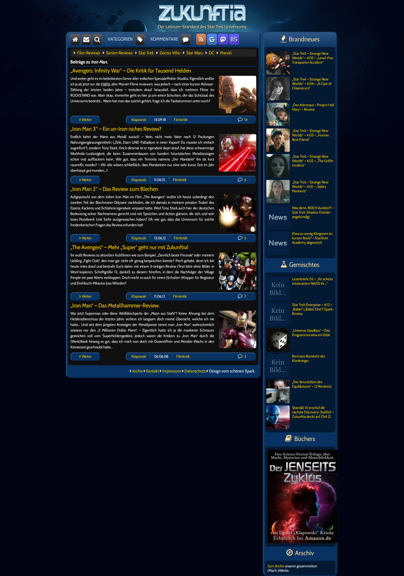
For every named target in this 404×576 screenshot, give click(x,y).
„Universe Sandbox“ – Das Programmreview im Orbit (311, 332)
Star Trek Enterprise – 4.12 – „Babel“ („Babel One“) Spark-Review (313, 309)
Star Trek (146, 52)
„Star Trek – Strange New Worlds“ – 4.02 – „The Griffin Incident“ (312, 161)
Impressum (171, 371)
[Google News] (212, 39)
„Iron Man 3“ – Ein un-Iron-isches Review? (116, 128)
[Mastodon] (223, 39)
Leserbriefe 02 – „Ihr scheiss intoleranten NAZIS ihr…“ (312, 281)
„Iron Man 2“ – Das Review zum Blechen (114, 189)
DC (211, 52)
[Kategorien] (140, 39)
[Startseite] (75, 39)
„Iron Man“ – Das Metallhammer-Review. (115, 305)
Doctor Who (170, 52)
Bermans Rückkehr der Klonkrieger (308, 358)
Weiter (86, 119)
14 (245, 119)
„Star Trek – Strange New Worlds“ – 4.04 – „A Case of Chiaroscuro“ (312, 83)
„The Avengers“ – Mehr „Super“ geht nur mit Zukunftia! (129, 247)
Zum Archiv (275, 566)
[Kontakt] (86, 39)
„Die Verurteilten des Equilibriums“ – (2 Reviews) (312, 384)
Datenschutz (195, 371)
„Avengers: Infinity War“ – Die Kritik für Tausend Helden (130, 70)
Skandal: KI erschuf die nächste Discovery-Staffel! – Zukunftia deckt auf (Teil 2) (313, 412)
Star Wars (194, 52)
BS (234, 39)
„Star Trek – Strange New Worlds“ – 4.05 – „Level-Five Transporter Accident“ (312, 58)
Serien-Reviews (119, 52)
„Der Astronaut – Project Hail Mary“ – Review (313, 107)
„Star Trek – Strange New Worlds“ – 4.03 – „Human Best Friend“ (310, 135)
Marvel (225, 52)
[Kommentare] (186, 39)
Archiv (137, 371)
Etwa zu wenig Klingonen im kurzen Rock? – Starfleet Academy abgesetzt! (312, 238)
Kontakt (152, 371)
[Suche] (97, 39)
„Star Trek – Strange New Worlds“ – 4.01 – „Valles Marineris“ (310, 186)
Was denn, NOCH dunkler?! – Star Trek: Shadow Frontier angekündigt (313, 212)
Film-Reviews (88, 52)
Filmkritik (181, 119)
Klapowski (138, 119)
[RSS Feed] (201, 39)
